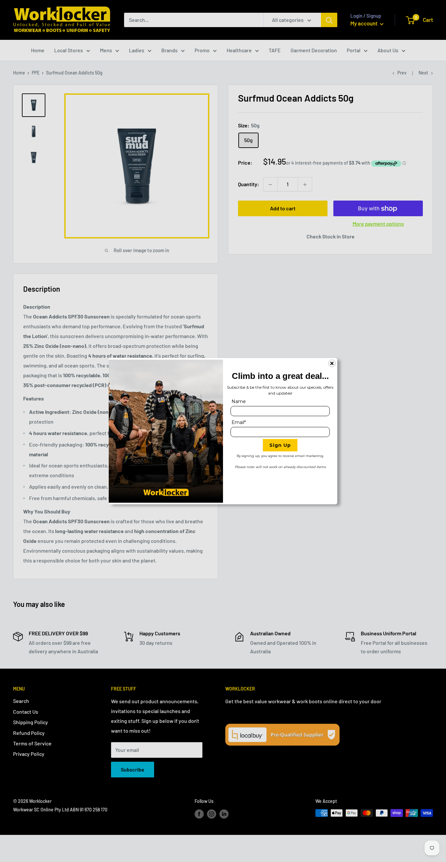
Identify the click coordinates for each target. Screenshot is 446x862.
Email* (238, 422)
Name (238, 401)
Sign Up (280, 445)
